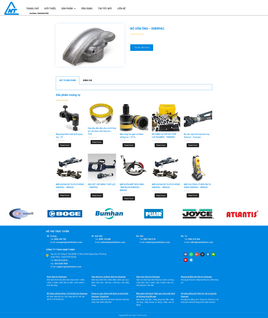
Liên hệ (121, 8)
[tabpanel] (134, 87)
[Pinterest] (186, 260)
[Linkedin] (208, 254)
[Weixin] (213, 254)
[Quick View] (90, 142)
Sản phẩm (67, 8)
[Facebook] (186, 254)
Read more (64, 145)
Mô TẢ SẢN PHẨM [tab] (67, 80)
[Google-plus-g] (197, 254)
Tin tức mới (105, 8)
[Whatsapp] (191, 254)
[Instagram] (202, 254)
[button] (141, 47)
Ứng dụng (86, 8)
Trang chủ (32, 8)
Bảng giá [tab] (87, 80)
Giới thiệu (50, 8)
